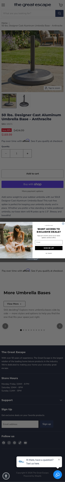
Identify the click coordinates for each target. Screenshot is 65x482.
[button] (6, 476)
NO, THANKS (49, 253)
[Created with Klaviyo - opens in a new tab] (32, 259)
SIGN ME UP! (49, 248)
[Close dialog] (63, 224)
